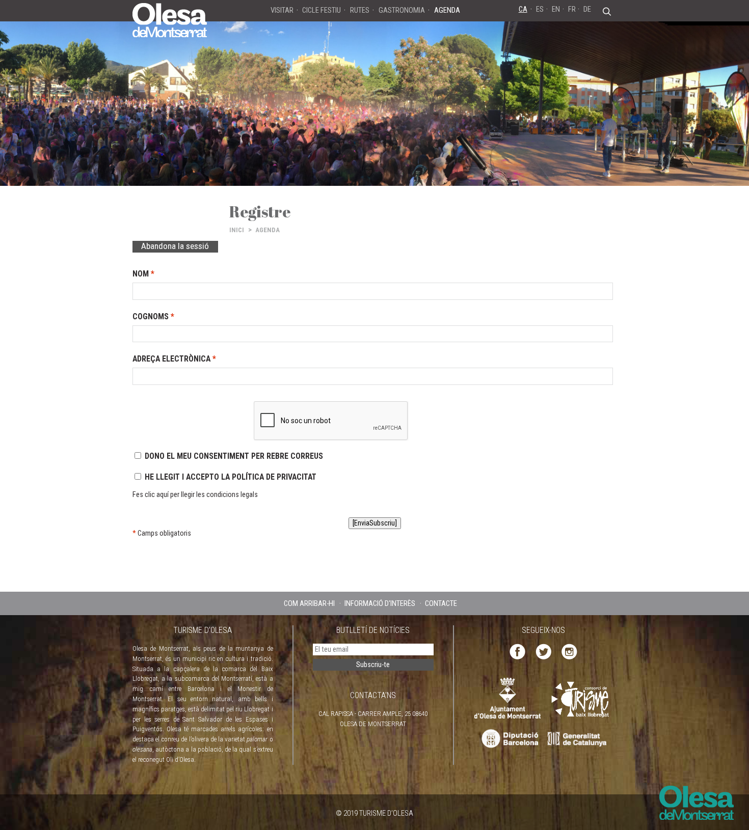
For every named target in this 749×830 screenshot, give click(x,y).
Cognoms (153, 316)
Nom (143, 274)
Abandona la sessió (175, 246)
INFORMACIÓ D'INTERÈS (379, 603)
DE (587, 9)
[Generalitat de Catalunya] (579, 739)
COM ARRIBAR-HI (309, 603)
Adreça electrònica (174, 359)
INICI (236, 230)
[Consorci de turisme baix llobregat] (581, 699)
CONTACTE (441, 603)
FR (572, 9)
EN (556, 9)
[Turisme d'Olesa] (169, 19)
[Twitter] (543, 651)
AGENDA (267, 230)
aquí (162, 494)
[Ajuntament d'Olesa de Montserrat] (507, 697)
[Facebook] (517, 651)
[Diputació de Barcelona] (508, 739)
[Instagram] (569, 651)
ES (540, 9)
